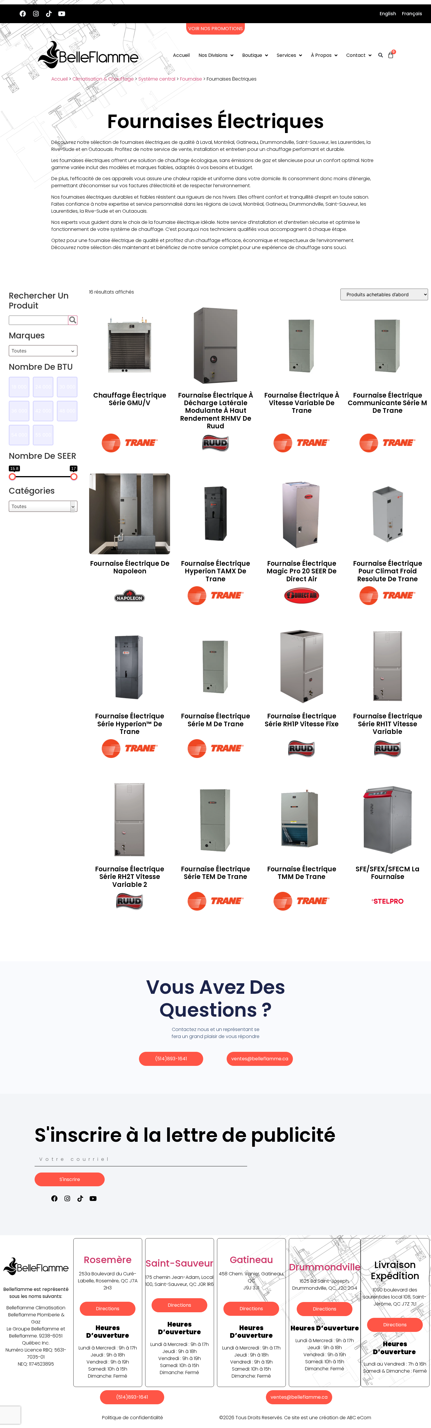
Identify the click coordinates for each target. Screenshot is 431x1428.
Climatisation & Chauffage (103, 79)
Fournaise (191, 79)
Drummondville (325, 1267)
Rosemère (108, 1259)
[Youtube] (61, 13)
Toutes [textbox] (18, 351)
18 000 (19, 387)
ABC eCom (359, 1417)
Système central (156, 79)
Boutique (252, 55)
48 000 (67, 411)
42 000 (43, 411)
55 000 (43, 435)
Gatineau (251, 1259)
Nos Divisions (213, 55)
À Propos (321, 55)
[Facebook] (22, 13)
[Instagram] (35, 13)
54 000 (19, 435)
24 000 (43, 387)
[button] (381, 55)
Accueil (181, 55)
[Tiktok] (48, 13)
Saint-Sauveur (179, 1263)
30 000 (67, 387)
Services (286, 55)
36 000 (19, 411)
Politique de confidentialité (132, 1417)
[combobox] (43, 350)
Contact (356, 55)
